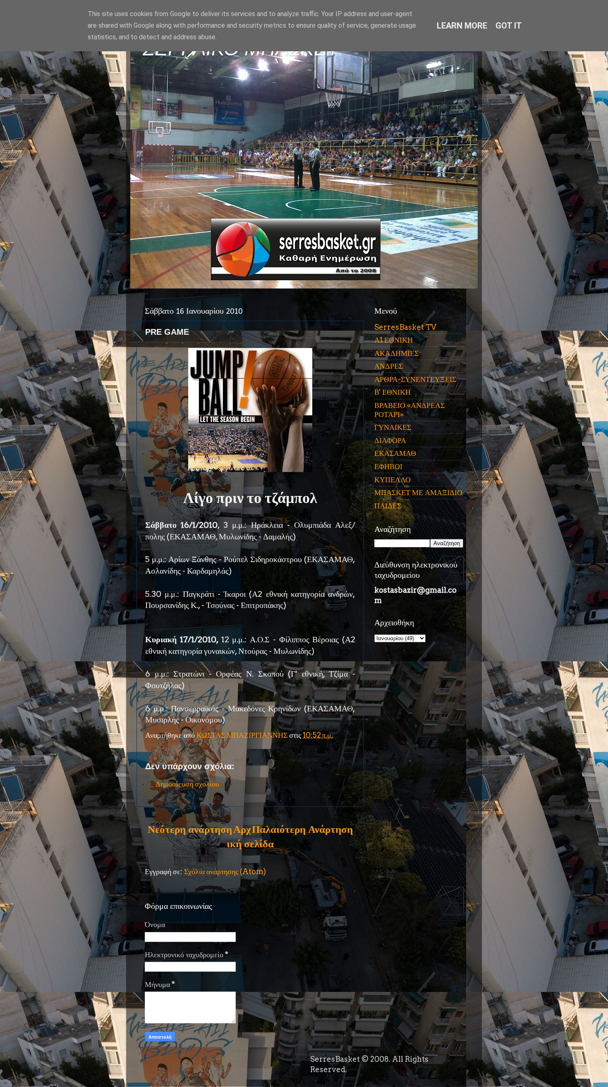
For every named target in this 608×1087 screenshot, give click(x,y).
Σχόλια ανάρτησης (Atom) (225, 871)
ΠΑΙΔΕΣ (387, 505)
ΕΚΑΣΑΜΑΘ (395, 453)
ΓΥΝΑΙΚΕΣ (392, 427)
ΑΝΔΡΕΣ (388, 366)
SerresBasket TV (405, 327)
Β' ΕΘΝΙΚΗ (392, 392)
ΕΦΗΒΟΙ (388, 466)
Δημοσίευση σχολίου (187, 783)
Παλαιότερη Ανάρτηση (302, 829)
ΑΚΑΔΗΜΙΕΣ (396, 353)
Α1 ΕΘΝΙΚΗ (393, 340)
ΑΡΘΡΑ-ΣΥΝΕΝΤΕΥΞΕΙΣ (415, 379)
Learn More (462, 26)
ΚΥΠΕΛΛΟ (392, 479)
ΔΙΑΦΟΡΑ (390, 440)
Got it (508, 26)
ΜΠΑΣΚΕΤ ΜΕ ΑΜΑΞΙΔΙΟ (418, 492)
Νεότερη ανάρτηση (190, 829)
